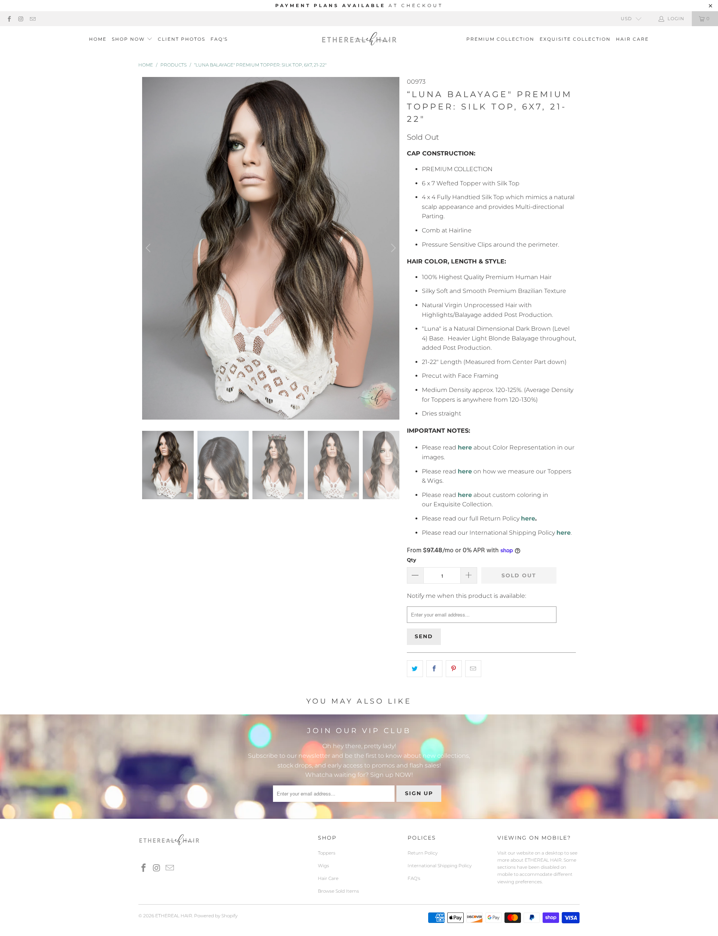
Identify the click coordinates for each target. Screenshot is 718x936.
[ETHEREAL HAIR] (359, 39)
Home (98, 39)
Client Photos (181, 39)
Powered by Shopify (215, 915)
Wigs (323, 865)
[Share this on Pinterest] (454, 668)
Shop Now (128, 39)
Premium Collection (500, 39)
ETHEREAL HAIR (173, 915)
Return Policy (423, 853)
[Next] (392, 248)
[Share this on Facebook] (434, 668)
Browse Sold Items (338, 891)
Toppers (326, 853)
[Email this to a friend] (473, 668)
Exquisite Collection (575, 39)
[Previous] (149, 248)
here (528, 518)
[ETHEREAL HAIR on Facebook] (9, 18)
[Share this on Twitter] (415, 668)
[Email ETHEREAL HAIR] (32, 18)
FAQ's (219, 39)
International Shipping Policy (440, 865)
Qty (411, 560)
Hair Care (632, 39)
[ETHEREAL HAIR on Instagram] (20, 18)
